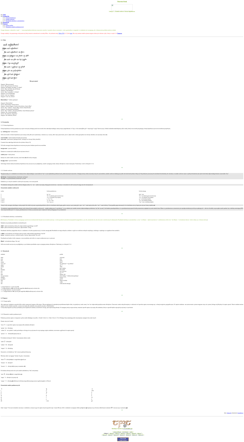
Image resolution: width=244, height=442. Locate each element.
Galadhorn (240, 413)
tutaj (71, 33)
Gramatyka (6, 16)
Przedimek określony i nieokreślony (15, 20)
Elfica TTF (61, 33)
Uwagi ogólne (9, 25)
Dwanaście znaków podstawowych (15, 27)
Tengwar (5, 24)
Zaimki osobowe (10, 19)
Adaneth (229, 413)
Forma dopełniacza (11, 17)
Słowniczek (6, 22)
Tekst (4, 14)
